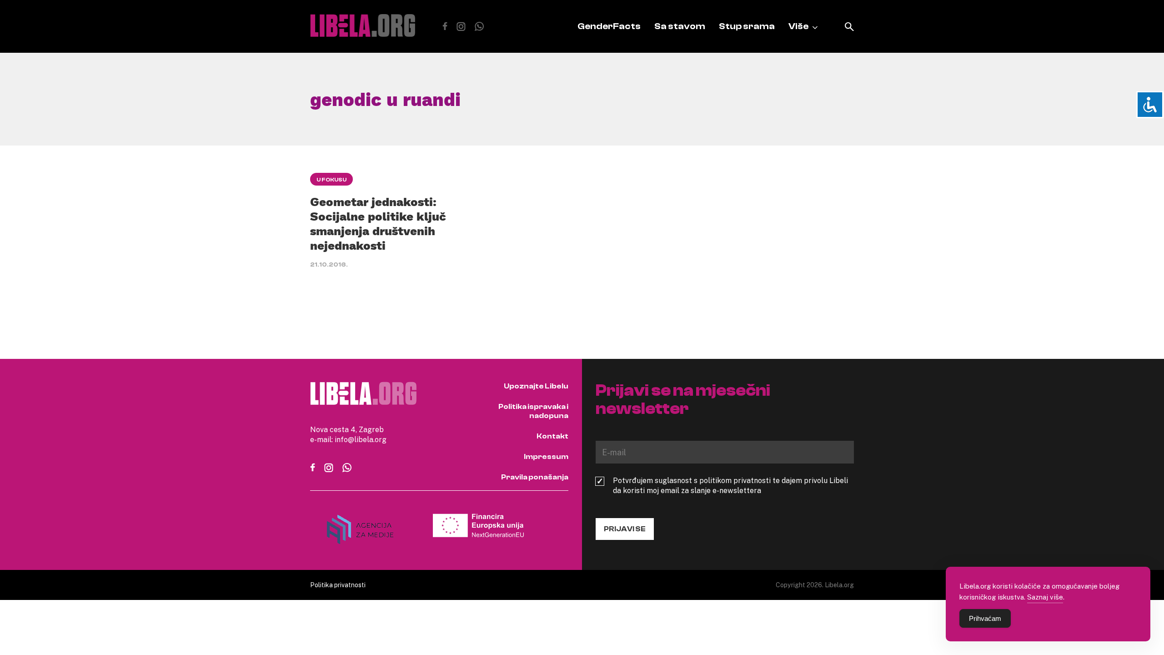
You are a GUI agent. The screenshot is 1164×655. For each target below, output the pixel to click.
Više (798, 26)
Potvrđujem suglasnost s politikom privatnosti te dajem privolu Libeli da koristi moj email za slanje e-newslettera (730, 485)
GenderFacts (609, 26)
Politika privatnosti (338, 585)
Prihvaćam (985, 618)
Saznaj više (1045, 597)
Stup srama (747, 26)
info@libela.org (360, 439)
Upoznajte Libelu (536, 386)
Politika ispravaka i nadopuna (533, 411)
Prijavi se (625, 529)
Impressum (546, 457)
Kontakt (552, 436)
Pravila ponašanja (534, 477)
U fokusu (331, 179)
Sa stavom (679, 26)
